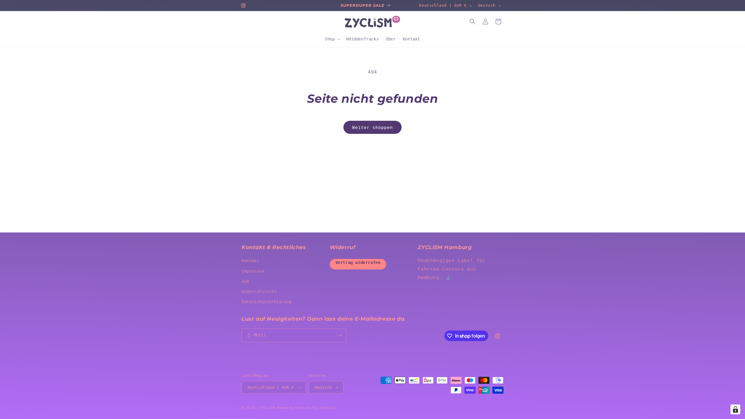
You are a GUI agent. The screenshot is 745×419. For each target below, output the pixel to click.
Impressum (253, 271)
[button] (332, 39)
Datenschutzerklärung (267, 301)
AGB (245, 281)
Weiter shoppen (372, 127)
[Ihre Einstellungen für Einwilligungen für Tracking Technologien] (735, 409)
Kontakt (250, 260)
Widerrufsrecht (259, 291)
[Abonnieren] (339, 335)
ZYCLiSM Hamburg (276, 408)
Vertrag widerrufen (358, 262)
